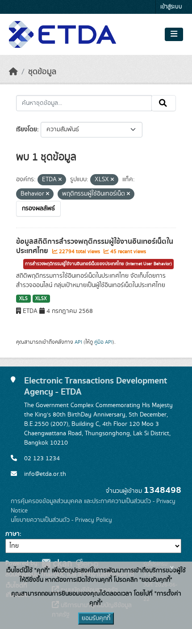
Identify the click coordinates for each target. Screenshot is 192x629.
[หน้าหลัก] (13, 72)
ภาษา (12, 533)
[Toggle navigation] (174, 34)
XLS (23, 298)
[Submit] (163, 103)
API (78, 342)
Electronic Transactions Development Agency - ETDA (95, 386)
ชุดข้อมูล (42, 72)
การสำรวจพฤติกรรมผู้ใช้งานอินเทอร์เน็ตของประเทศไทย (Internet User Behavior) (98, 264)
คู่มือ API (103, 342)
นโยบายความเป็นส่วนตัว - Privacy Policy (61, 520)
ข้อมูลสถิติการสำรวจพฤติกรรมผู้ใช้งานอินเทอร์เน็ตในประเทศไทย (94, 246)
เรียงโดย (26, 129)
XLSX (41, 298)
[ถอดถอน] (60, 179)
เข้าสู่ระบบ (171, 7)
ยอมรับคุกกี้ (96, 618)
